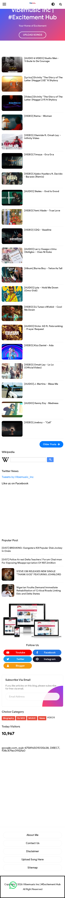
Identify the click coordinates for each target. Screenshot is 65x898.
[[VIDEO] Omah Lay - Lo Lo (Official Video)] (12, 371)
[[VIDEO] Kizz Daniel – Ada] (12, 351)
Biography (8, 718)
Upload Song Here (32, 859)
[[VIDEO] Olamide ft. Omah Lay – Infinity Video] (12, 141)
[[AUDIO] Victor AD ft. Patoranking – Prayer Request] (12, 332)
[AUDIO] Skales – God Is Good (41, 191)
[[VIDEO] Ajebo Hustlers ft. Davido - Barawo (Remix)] (12, 178)
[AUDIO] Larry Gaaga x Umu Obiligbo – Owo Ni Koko (40, 251)
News (42, 718)
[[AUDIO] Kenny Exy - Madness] (12, 409)
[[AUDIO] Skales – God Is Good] (12, 197)
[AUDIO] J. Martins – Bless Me (41, 383)
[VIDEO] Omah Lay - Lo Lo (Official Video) (39, 366)
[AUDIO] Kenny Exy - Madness (41, 403)
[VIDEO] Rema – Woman (38, 116)
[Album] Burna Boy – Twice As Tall (43, 268)
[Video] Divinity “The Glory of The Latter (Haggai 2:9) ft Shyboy (43, 98)
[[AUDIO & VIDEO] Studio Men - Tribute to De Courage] (12, 64)
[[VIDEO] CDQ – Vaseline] (12, 236)
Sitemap (33, 867)
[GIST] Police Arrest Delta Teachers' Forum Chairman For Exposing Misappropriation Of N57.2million (32, 561)
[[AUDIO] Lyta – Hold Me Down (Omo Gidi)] (12, 294)
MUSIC (32, 718)
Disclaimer (32, 851)
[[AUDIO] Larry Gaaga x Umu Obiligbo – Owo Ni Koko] (12, 255)
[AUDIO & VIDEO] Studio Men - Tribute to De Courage (41, 60)
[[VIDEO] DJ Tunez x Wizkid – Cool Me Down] (12, 313)
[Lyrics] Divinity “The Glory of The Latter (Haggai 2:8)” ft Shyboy (43, 79)
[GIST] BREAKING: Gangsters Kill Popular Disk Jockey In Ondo (32, 549)
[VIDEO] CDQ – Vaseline (37, 229)
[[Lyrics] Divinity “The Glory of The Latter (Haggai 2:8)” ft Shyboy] (12, 83)
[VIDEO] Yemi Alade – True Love (42, 210)
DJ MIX (21, 718)
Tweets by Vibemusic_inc (18, 477)
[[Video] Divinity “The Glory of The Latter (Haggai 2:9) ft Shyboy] (12, 103)
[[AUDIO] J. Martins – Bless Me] (12, 390)
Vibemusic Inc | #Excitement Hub (42, 884)
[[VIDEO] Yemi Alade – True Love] (12, 216)
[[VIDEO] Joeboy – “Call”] (12, 428)
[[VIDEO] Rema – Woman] (12, 122)
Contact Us (32, 843)
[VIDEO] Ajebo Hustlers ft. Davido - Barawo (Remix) (43, 175)
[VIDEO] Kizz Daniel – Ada (39, 345)
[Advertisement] (33, 48)
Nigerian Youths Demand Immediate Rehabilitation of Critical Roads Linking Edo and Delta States (38, 590)
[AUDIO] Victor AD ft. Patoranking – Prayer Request (43, 328)
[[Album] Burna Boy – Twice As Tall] (12, 274)
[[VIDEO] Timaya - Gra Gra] (12, 160)
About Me (32, 835)
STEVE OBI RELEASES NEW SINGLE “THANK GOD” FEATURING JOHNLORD (38, 573)
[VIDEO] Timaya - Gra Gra (39, 154)
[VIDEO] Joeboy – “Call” (37, 422)
